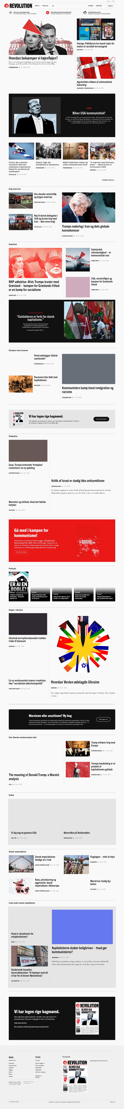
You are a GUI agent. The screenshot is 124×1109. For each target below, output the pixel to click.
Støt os (113, 1)
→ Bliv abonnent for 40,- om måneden (70, 565)
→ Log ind (107, 1)
